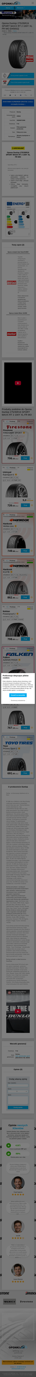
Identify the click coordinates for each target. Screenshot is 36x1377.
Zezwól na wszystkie (18, 695)
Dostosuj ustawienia (18, 700)
